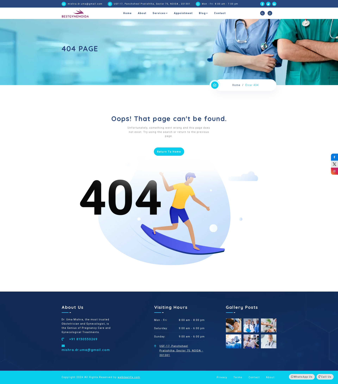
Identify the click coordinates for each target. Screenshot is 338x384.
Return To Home (169, 151)
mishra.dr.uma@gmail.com (85, 4)
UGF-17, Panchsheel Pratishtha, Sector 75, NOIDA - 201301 (181, 351)
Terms (237, 377)
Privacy (222, 377)
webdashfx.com (129, 377)
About (142, 13)
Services (159, 13)
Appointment (183, 13)
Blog (202, 13)
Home (127, 13)
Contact (220, 13)
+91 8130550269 (83, 339)
